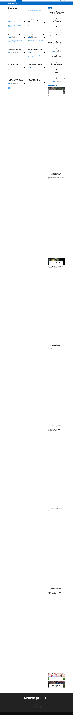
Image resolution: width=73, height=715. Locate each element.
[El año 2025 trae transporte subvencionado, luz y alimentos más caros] (16, 73)
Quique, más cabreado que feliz (56, 35)
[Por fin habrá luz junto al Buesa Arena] (36, 44)
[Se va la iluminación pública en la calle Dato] (36, 29)
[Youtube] (64, 1)
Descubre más (36, 704)
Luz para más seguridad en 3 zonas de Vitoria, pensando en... (16, 50)
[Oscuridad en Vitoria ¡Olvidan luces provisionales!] (16, 29)
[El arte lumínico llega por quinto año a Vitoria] (36, 14)
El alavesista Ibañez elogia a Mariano (56, 50)
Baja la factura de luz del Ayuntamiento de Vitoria (34, 80)
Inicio (9, 6)
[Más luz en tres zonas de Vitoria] (16, 14)
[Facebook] (59, 1)
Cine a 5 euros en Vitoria (56, 56)
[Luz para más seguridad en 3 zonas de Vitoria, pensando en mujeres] (16, 44)
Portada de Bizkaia (25, 0)
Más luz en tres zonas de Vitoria (16, 20)
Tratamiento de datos (58, 712)
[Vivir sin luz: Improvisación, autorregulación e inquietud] (16, 59)
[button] (63, 3)
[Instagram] (61, 1)
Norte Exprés (10, 21)
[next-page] (20, 88)
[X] (62, 1)
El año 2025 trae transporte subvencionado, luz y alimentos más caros (15, 81)
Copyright (63, 712)
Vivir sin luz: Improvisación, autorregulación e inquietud (14, 65)
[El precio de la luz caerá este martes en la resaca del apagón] (36, 59)
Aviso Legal (52, 712)
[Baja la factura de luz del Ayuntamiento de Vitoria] (36, 73)
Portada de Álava (19, 0)
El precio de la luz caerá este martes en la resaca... (35, 65)
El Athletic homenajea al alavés (55, 678)
